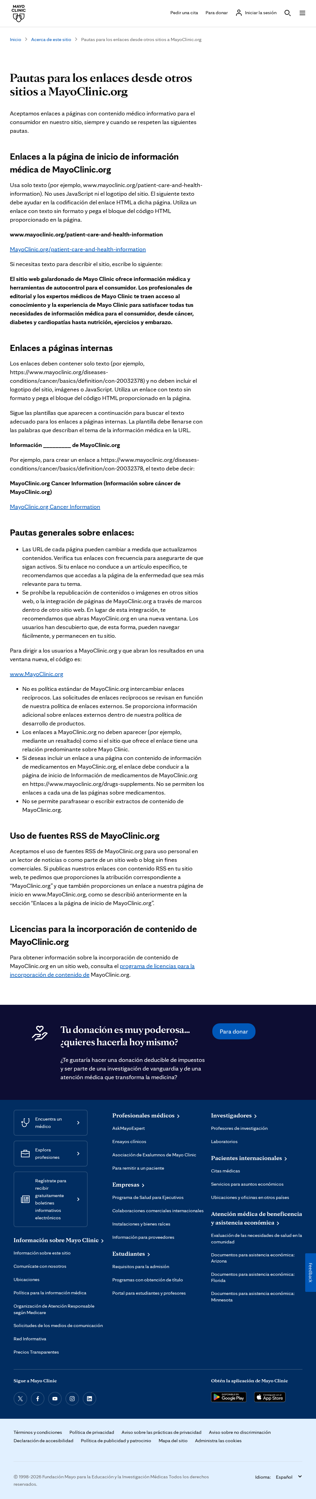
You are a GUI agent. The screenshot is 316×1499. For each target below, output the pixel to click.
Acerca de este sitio (51, 39)
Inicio (15, 39)
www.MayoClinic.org (36, 674)
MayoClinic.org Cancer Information (55, 506)
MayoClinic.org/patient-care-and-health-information (78, 249)
